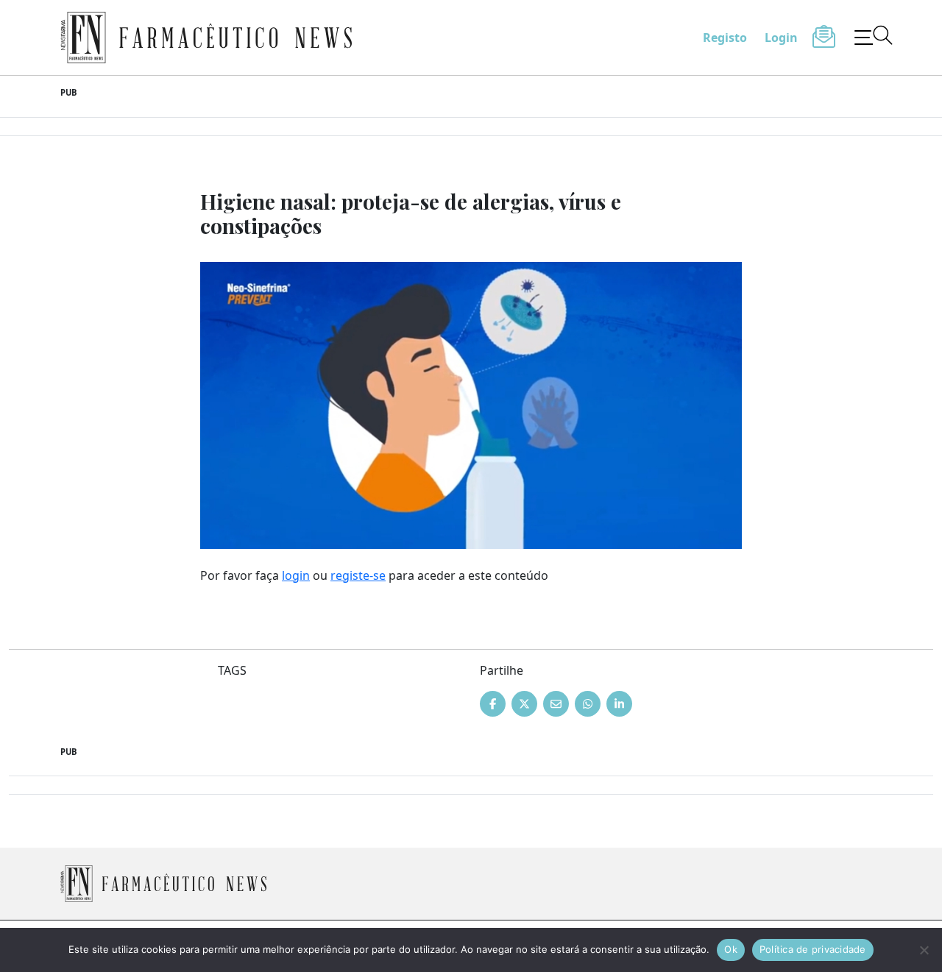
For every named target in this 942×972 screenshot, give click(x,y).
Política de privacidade (812, 949)
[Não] (923, 950)
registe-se (358, 575)
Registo (725, 37)
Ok (730, 949)
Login (781, 37)
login (296, 575)
